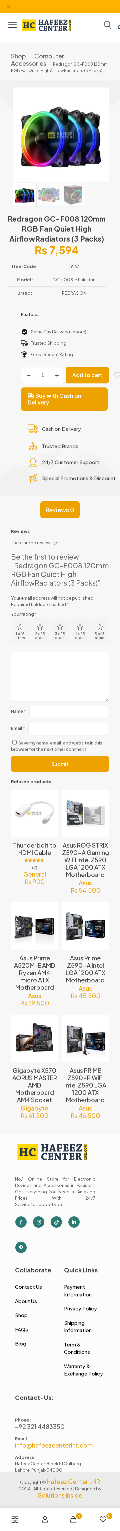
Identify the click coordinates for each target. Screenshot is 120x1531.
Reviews (60, 510)
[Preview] (50, 826)
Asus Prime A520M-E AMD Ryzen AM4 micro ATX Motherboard (34, 972)
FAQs (21, 1329)
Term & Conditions (77, 1348)
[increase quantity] (57, 375)
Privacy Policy (80, 1308)
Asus (85, 883)
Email (18, 728)
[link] (46, 24)
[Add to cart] (50, 797)
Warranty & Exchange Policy (83, 1370)
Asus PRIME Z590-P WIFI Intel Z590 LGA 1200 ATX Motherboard (85, 1085)
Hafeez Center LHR (73, 1481)
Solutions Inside (60, 1495)
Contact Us (28, 1286)
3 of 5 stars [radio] (60, 635)
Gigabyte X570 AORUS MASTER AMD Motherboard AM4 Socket (34, 1085)
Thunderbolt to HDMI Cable (34, 848)
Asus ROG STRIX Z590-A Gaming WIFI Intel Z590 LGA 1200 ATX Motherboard (85, 859)
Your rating (24, 614)
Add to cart (87, 374)
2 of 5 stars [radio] (40, 635)
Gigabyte (34, 1108)
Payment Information (78, 1290)
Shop (18, 56)
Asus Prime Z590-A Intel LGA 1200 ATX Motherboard (85, 969)
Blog (20, 1343)
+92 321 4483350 (40, 1426)
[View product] (50, 807)
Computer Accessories (37, 59)
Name (18, 711)
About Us (26, 1301)
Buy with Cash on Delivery (54, 399)
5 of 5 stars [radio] (100, 635)
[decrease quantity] (28, 375)
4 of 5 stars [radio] (80, 635)
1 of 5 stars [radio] (20, 635)
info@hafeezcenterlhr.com (54, 1445)
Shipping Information (78, 1326)
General (34, 874)
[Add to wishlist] (50, 817)
